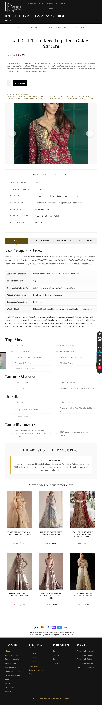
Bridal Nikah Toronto (85, 655)
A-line (31, 674)
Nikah (17, 16)
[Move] (99, 333)
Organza (47, 99)
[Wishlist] (99, 356)
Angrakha (32, 3)
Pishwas (49, 3)
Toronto (56, 651)
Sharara (89, 99)
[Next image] (90, 133)
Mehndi (61, 16)
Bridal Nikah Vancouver (86, 663)
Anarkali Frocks (46, 8)
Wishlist (8, 692)
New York (56, 663)
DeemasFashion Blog (85, 667)
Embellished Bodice (31, 96)
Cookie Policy (10, 667)
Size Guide (9, 687)
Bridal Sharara (34, 658)
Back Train (60, 3)
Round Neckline (77, 99)
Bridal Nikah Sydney (85, 659)
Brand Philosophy (12, 659)
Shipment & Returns (13, 671)
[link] (99, 339)
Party (8, 21)
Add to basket (20, 83)
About (7, 651)
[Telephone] (99, 343)
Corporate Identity (12, 655)
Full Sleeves (47, 96)
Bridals (27, 16)
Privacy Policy (10, 663)
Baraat (39, 16)
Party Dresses (58, 99)
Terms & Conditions (13, 675)
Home (7, 16)
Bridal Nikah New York (85, 651)
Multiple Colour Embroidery (29, 99)
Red (67, 99)
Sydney (56, 655)
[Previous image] (12, 133)
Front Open (33, 666)
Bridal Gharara (35, 662)
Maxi (41, 3)
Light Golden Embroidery (65, 96)
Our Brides (33, 654)
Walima (50, 16)
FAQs (7, 679)
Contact (8, 683)
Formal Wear (33, 27)
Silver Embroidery (36, 670)
